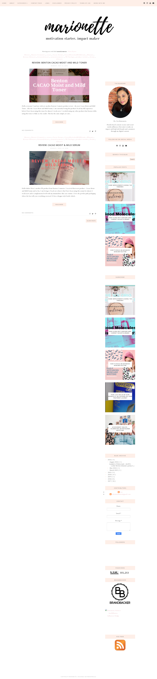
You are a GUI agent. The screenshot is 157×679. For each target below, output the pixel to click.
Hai (121, 492)
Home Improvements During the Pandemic (120, 186)
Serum (92, 57)
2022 (110, 460)
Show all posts (72, 51)
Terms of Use (85, 3)
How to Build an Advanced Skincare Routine (120, 250)
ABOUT (12, 3)
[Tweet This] (93, 131)
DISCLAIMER (57, 3)
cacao (49, 55)
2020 (110, 474)
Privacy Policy (71, 3)
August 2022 (114, 462)
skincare (59, 59)
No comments (27, 130)
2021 (110, 472)
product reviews (82, 57)
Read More (59, 122)
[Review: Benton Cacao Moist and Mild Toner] (59, 102)
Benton (27, 55)
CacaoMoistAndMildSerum (75, 55)
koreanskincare (43, 57)
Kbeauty (90, 55)
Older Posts (91, 220)
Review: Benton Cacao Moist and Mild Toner (59, 62)
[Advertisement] (121, 63)
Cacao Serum (58, 55)
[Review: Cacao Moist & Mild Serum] (59, 184)
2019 (110, 477)
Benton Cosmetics (38, 55)
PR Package (70, 57)
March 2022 (114, 470)
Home (4, 3)
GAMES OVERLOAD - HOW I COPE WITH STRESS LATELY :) (121, 465)
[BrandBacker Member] (120, 604)
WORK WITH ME (99, 3)
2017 (110, 481)
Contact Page (36, 3)
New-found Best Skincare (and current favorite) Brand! (120, 218)
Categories (22, 3)
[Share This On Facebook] (90, 131)
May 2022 (113, 468)
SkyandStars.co (90, 676)
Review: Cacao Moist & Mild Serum (59, 145)
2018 (110, 479)
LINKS (47, 3)
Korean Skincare (29, 57)
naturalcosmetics (57, 57)
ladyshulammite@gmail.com (121, 494)
